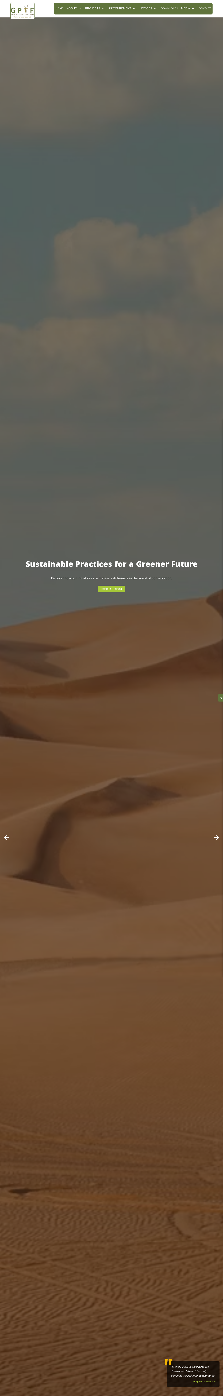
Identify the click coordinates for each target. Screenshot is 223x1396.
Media (185, 8)
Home (59, 8)
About (72, 8)
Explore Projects (111, 588)
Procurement (120, 8)
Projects (92, 8)
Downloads (169, 8)
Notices (146, 8)
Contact (205, 8)
